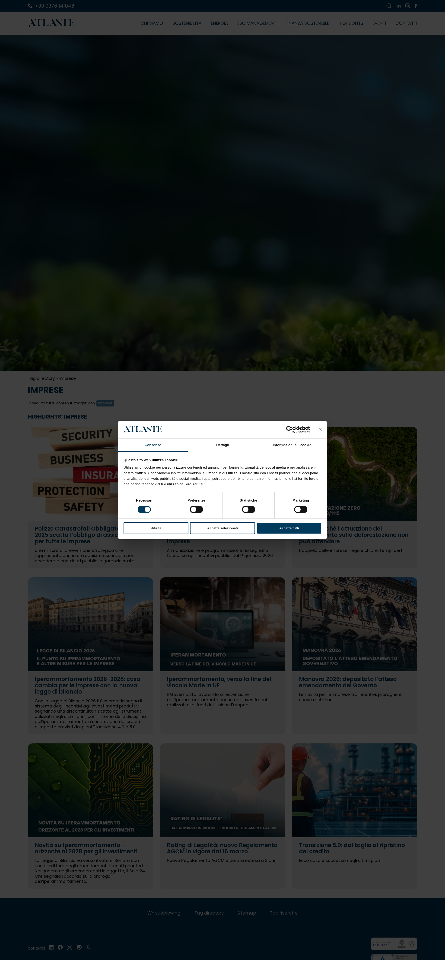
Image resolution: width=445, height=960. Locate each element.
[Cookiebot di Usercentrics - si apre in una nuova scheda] (289, 429)
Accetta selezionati (222, 528)
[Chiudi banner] (320, 429)
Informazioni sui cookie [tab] (292, 445)
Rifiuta (156, 528)
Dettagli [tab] (222, 445)
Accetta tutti (289, 528)
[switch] (196, 509)
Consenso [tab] (153, 445)
